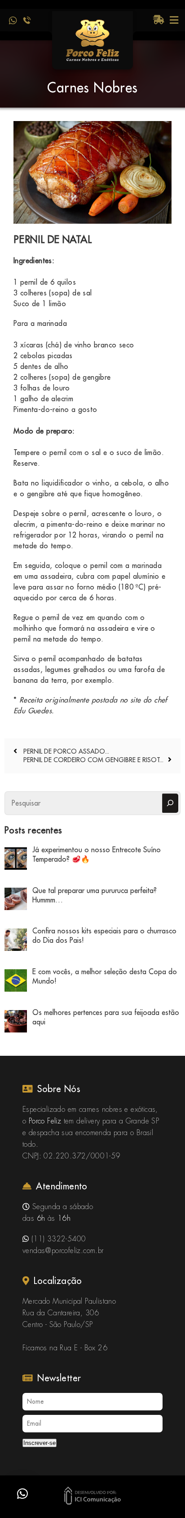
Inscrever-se (39, 1443)
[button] (22, 1493)
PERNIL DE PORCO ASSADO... (65, 751)
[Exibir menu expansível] (174, 20)
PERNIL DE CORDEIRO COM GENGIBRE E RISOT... (93, 760)
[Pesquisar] (170, 803)
